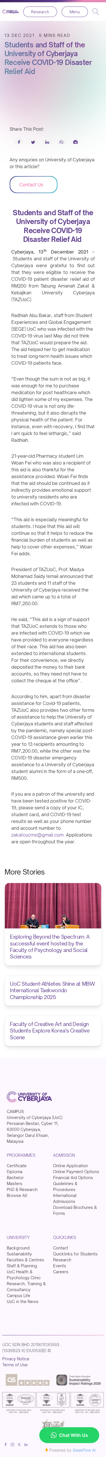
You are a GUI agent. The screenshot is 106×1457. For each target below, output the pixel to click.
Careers (60, 1271)
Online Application (70, 1165)
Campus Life (18, 1295)
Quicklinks (64, 1237)
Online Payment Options (76, 1171)
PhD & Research (22, 1189)
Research (40, 11)
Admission (64, 1155)
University (18, 1237)
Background (18, 1247)
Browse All (17, 1195)
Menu (75, 11)
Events (59, 1265)
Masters (14, 1183)
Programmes (21, 1155)
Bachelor (15, 1177)
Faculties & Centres (25, 1259)
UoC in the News (22, 1301)
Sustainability (19, 1253)
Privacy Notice (15, 1358)
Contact (60, 1247)
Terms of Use (15, 1364)
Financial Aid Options (73, 1177)
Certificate (17, 1165)
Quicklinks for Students (75, 1253)
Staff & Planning (22, 1265)
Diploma (14, 1171)
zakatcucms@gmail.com (37, 835)
